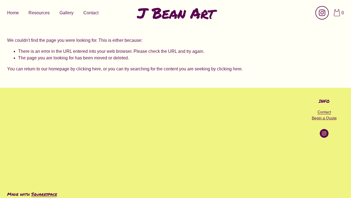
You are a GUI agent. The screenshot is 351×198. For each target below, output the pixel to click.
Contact (90, 12)
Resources (39, 12)
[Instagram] (322, 13)
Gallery (66, 12)
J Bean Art (175, 12)
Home (13, 12)
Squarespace (44, 194)
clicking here (88, 69)
